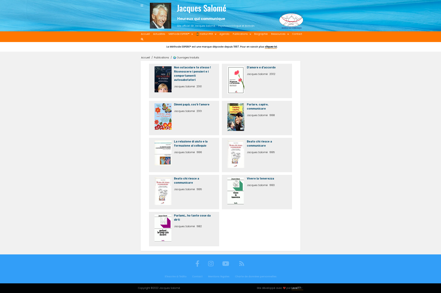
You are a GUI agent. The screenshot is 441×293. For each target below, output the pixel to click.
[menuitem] (142, 39)
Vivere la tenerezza (260, 178)
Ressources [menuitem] (278, 34)
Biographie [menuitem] (261, 34)
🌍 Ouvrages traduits (186, 57)
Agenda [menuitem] (224, 34)
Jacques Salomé (201, 8)
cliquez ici (271, 46)
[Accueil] (160, 15)
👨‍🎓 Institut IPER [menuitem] (204, 34)
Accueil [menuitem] (145, 34)
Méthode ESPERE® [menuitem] (179, 34)
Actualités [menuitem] (159, 34)
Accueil (145, 57)
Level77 (296, 288)
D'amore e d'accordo (261, 67)
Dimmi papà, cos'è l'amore (191, 104)
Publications (161, 57)
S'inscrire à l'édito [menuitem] (176, 276)
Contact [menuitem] (297, 34)
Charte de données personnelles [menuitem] (255, 276)
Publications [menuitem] (240, 34)
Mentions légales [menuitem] (218, 276)
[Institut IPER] (291, 15)
